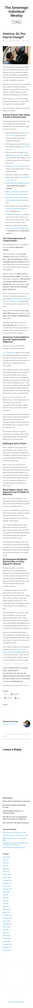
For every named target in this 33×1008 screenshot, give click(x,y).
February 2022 (7, 874)
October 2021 (6, 886)
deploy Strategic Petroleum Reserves (17, 228)
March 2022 (6, 871)
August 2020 (6, 927)
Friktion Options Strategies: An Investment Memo (13, 812)
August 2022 (6, 857)
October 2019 (6, 950)
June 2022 (6, 863)
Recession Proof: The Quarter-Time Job (16, 823)
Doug (6, 40)
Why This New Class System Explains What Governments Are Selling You (15, 818)
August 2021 (6, 892)
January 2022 (6, 877)
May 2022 (6, 866)
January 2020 (6, 941)
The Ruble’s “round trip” (13, 214)
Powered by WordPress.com (16, 1002)
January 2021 (6, 912)
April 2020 (6, 933)
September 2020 (7, 924)
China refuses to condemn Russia (16, 166)
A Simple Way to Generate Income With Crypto (15, 735)
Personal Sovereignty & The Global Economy (14, 806)
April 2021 (6, 903)
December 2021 (7, 880)
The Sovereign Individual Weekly (16, 12)
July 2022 (5, 860)
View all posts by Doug (9, 724)
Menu (17, 22)
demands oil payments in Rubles (16, 208)
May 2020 (6, 930)
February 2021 (7, 909)
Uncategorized (15, 40)
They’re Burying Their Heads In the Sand (16, 801)
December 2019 (7, 944)
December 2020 (7, 915)
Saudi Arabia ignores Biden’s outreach (18, 183)
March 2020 (6, 935)
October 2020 (6, 921)
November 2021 (7, 883)
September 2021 (7, 889)
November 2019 (7, 947)
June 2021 (6, 898)
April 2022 (6, 869)
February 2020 (7, 938)
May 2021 (6, 901)
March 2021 (6, 906)
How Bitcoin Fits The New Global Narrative (17, 740)
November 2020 (7, 918)
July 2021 (5, 895)
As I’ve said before (8, 352)
